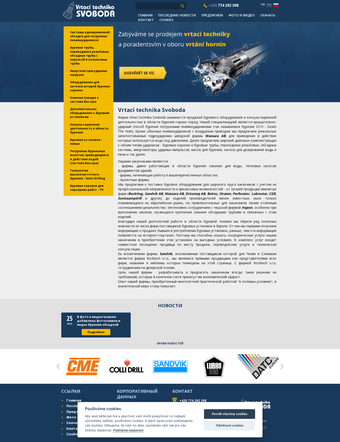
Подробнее (96, 332)
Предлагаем (212, 15)
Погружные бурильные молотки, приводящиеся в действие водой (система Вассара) (89, 157)
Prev (58, 366)
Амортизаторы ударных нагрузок (88, 73)
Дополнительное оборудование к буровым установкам (89, 113)
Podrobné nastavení (128, 430)
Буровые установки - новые (86, 142)
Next (282, 366)
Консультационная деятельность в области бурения (89, 128)
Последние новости (177, 15)
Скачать (267, 15)
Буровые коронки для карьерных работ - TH (87, 188)
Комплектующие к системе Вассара (84, 100)
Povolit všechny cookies (229, 414)
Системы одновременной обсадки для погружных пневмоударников (90, 36)
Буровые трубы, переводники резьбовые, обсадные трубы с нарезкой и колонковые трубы (89, 55)
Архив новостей (170, 343)
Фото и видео (242, 15)
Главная (145, 15)
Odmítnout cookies (229, 425)
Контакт (146, 20)
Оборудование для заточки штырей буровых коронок (90, 86)
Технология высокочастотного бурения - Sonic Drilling (87, 174)
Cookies (166, 20)
